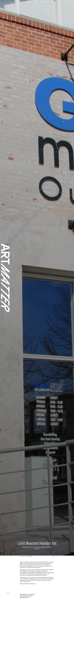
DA (67, 2)
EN (69, 2)
